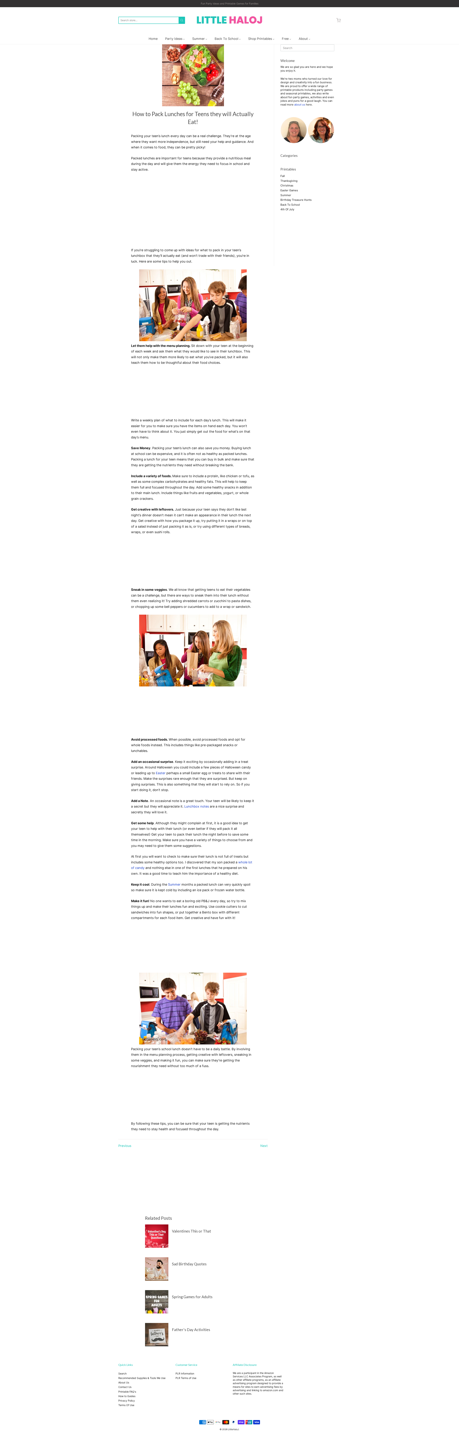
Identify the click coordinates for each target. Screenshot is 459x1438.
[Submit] (182, 20)
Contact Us (124, 1386)
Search (122, 1373)
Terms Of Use (126, 1405)
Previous (124, 1146)
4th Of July (287, 209)
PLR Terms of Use (186, 1377)
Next (264, 1146)
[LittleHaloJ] (229, 20)
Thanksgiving (288, 181)
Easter (160, 773)
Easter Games (289, 190)
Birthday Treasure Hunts (296, 200)
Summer (174, 884)
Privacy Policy (126, 1400)
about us (299, 104)
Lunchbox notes (196, 806)
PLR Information (185, 1373)
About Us (123, 1382)
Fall (282, 176)
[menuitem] (153, 38)
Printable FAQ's (127, 1391)
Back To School (290, 204)
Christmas (286, 185)
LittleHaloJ (233, 1429)
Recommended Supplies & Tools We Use (141, 1377)
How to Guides (126, 1396)
